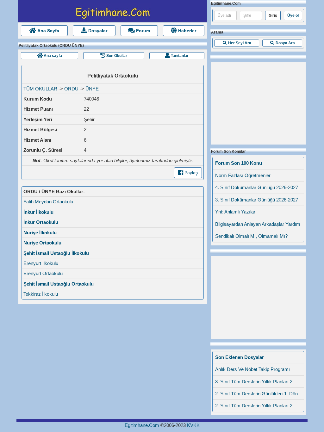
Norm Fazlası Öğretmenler (243, 175)
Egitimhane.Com (142, 425)
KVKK (193, 425)
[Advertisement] (258, 101)
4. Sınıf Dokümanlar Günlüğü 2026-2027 (256, 187)
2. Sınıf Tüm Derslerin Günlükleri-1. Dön (256, 393)
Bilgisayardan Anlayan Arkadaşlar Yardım (257, 224)
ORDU (71, 88)
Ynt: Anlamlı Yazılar (235, 211)
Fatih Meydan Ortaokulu (48, 201)
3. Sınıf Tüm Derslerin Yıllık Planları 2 (253, 381)
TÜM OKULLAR (40, 88)
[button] (236, 43)
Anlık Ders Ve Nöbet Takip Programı (252, 369)
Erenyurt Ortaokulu (43, 273)
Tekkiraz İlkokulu (40, 294)
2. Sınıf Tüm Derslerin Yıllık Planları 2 (253, 405)
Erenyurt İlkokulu (40, 263)
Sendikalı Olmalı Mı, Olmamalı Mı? (251, 236)
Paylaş (190, 172)
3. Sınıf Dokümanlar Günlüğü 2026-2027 (256, 199)
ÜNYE (92, 88)
